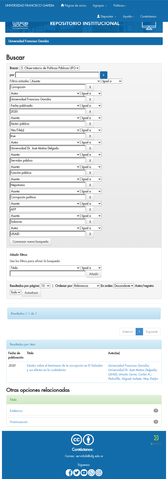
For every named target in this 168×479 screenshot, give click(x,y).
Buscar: (14, 68)
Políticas (119, 5)
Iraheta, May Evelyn (145, 379)
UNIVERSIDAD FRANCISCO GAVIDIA (29, 5)
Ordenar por (63, 286)
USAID (112, 374)
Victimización (19, 422)
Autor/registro (144, 286)
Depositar (107, 16)
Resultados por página (24, 286)
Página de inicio (75, 5)
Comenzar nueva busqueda (30, 242)
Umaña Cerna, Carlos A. (134, 374)
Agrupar (99, 5)
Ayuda (127, 16)
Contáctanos (148, 16)
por (12, 75)
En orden (106, 286)
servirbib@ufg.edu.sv (89, 456)
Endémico (16, 411)
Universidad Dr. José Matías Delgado (132, 370)
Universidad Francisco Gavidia (29, 41)
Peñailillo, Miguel (119, 379)
